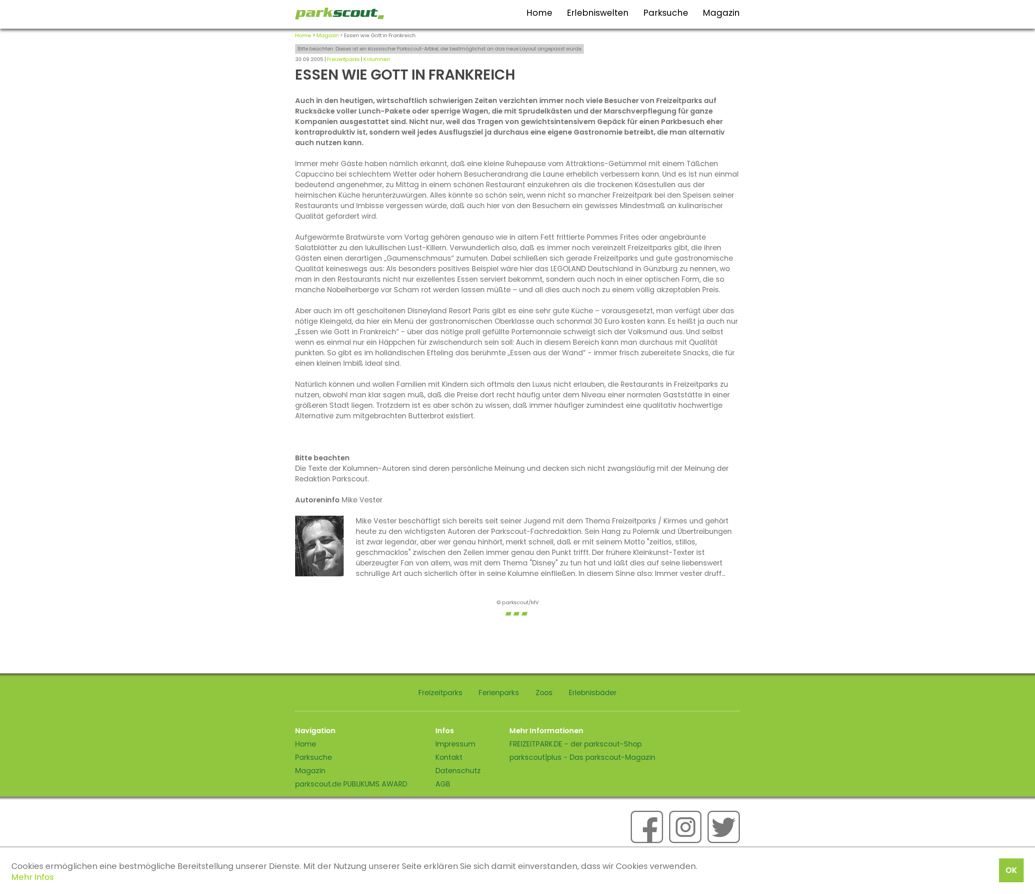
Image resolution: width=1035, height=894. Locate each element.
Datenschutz (458, 771)
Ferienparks (499, 693)
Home (539, 13)
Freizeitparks (343, 59)
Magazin (721, 13)
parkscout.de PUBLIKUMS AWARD (351, 784)
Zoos (544, 693)
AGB (442, 784)
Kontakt (449, 757)
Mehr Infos (32, 877)
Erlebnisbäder (593, 693)
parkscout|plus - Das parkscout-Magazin (582, 757)
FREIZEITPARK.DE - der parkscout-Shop (575, 744)
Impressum (455, 744)
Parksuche (665, 13)
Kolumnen (376, 59)
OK (1011, 870)
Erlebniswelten (598, 13)
